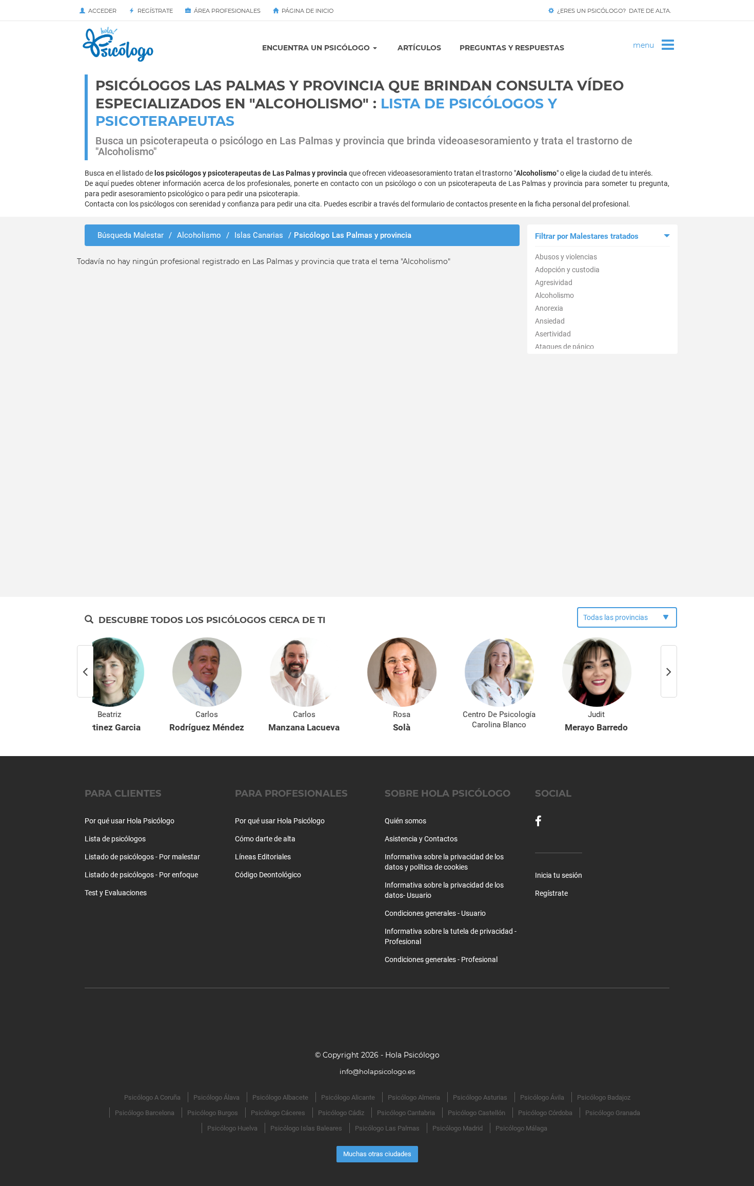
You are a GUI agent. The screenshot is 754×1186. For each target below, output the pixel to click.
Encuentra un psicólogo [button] (317, 47)
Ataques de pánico (564, 347)
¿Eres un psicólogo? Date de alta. (612, 10)
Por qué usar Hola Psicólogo (129, 821)
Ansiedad (550, 321)
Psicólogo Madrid (457, 1128)
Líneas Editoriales (263, 857)
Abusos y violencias (566, 257)
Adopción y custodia (567, 270)
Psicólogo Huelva (232, 1128)
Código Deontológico (268, 875)
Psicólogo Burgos (212, 1113)
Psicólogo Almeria (414, 1097)
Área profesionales (226, 10)
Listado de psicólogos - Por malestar (142, 857)
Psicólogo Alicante (348, 1097)
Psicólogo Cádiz (341, 1113)
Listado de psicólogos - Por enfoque (141, 875)
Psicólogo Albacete (280, 1097)
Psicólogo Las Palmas (387, 1128)
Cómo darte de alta (265, 839)
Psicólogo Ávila (542, 1097)
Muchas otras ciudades (377, 1154)
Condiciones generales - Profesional (441, 959)
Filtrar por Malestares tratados (587, 236)
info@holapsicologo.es (377, 1071)
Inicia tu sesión (558, 875)
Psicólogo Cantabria (406, 1113)
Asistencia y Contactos (421, 839)
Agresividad (553, 282)
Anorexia (549, 308)
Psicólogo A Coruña (152, 1097)
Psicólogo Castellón (476, 1113)
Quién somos (405, 821)
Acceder (100, 10)
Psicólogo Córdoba (545, 1113)
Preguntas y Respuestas (512, 47)
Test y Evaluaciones (116, 893)
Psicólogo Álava (216, 1097)
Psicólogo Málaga (521, 1128)
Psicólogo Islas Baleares (306, 1128)
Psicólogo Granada (612, 1113)
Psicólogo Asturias (480, 1097)
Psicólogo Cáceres (278, 1113)
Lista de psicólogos (115, 839)
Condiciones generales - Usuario (435, 913)
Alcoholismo (554, 295)
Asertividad (553, 334)
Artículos (419, 47)
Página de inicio (306, 10)
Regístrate (153, 10)
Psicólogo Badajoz (603, 1097)
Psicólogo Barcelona (144, 1113)
